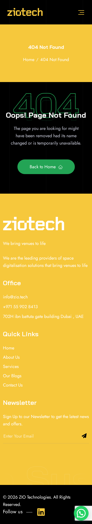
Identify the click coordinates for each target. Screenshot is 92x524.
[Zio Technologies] (25, 12)
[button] (81, 513)
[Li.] (40, 511)
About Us (11, 357)
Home (8, 348)
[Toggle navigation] (81, 12)
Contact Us (13, 385)
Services (11, 366)
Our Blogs (12, 376)
